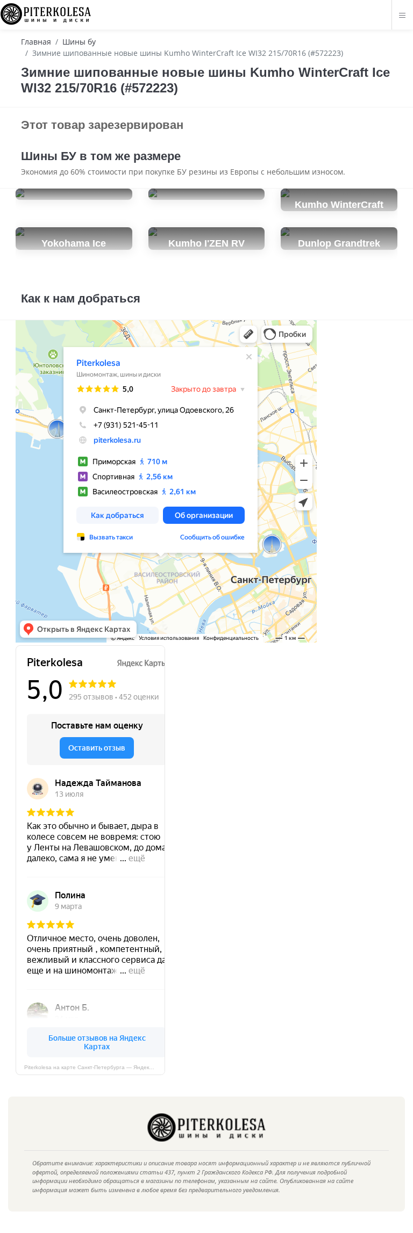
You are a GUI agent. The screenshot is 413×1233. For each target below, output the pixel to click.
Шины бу (79, 42)
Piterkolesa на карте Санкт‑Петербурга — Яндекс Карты (94, 1067)
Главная (36, 42)
